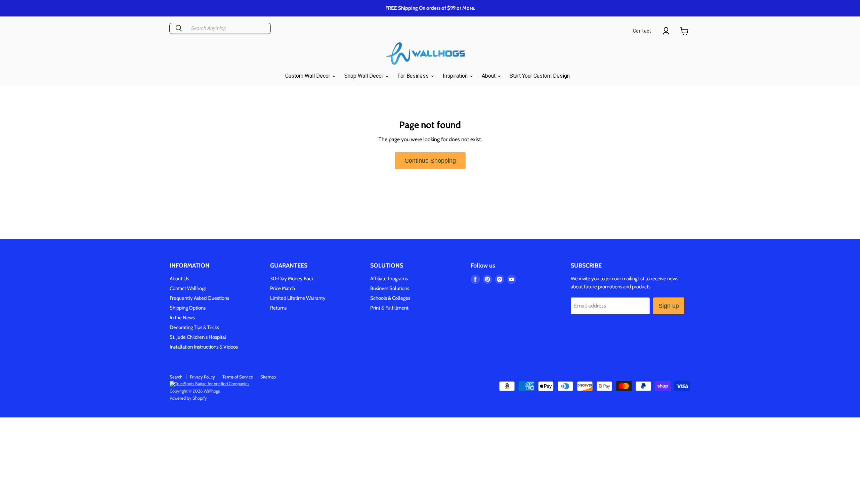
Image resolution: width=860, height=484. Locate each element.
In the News (182, 318)
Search (176, 376)
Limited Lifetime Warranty (298, 298)
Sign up (668, 305)
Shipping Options (188, 308)
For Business (413, 76)
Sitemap (268, 376)
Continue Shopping (430, 160)
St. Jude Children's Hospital (198, 337)
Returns (278, 308)
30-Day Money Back (292, 279)
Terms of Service (237, 376)
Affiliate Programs (389, 279)
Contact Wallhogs (188, 288)
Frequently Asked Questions (199, 298)
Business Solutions (389, 288)
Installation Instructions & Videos (204, 347)
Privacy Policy (202, 376)
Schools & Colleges (390, 298)
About (489, 76)
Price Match (282, 288)
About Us (179, 279)
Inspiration (456, 76)
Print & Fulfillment (389, 308)
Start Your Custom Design (540, 76)
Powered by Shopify (188, 398)
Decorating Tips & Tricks (194, 327)
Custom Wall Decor (308, 76)
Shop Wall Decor (364, 76)
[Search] (179, 28)
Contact (642, 31)
